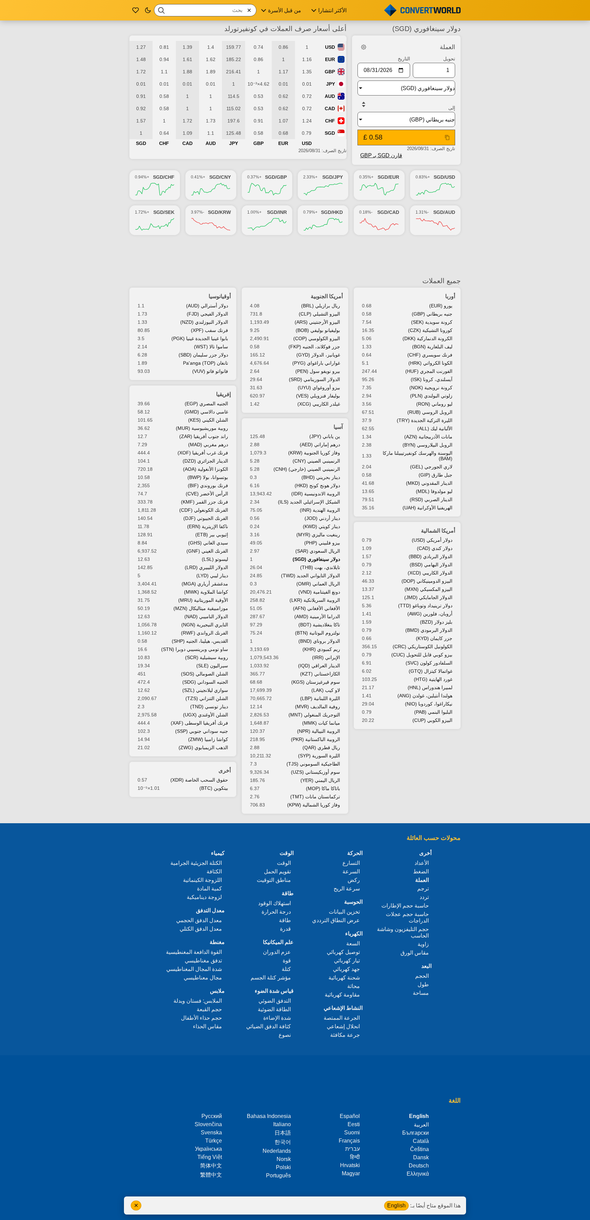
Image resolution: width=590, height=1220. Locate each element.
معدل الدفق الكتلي (201, 929)
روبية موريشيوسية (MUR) (202, 428)
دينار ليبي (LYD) (212, 575)
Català (421, 1141)
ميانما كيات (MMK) (321, 723)
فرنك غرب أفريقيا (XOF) (203, 452)
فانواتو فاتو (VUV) (210, 371)
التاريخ (404, 58)
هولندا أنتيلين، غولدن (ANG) (424, 695)
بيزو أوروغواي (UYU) (319, 387)
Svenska (211, 1132)
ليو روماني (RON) (434, 404)
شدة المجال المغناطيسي (194, 969)
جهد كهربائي (346, 969)
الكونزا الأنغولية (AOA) (205, 469)
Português (278, 1175)
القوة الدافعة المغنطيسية (194, 952)
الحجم (422, 976)
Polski (283, 1167)
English (396, 1205)
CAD (330, 108)
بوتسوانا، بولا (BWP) (207, 477)
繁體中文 (211, 1175)
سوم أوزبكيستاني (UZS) (315, 772)
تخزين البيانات (344, 912)
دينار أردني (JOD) (322, 518)
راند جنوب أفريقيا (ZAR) (203, 436)
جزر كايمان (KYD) (434, 638)
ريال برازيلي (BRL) (320, 305)
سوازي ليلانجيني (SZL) (205, 690)
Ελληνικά (418, 1174)
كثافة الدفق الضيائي (268, 1026)
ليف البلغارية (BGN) (432, 346)
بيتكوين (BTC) (213, 788)
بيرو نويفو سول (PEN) (317, 371)
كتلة (286, 969)
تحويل (449, 58)
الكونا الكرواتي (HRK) (430, 363)
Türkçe (213, 1141)
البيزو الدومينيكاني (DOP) (427, 581)
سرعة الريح (347, 888)
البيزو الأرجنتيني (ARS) (317, 322)
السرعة (351, 871)
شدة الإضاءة (277, 1018)
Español (350, 1116)
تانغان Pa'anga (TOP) (205, 363)
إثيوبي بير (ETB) (211, 534)
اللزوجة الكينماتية (202, 880)
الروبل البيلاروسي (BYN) (427, 445)
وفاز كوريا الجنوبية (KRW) (314, 452)
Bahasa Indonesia (269, 1116)
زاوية (423, 944)
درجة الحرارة (276, 912)
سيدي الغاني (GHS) (208, 543)
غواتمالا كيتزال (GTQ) (430, 671)
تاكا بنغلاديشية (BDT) (319, 624)
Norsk (284, 1159)
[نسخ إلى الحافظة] (447, 137)
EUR (330, 59)
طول (423, 984)
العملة (422, 880)
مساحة (421, 993)
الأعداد (422, 863)
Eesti (354, 1124)
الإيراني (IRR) (326, 657)
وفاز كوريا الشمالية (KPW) (313, 805)
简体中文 (211, 1165)
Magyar (351, 1173)
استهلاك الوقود (274, 903)
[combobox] (205, 10)
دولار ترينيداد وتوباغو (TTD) (425, 605)
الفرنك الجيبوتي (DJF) (205, 518)
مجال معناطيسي (203, 978)
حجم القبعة (209, 1009)
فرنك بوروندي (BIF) (208, 485)
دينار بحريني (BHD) (320, 477)
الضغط (421, 871)
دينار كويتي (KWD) (321, 526)
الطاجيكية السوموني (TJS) (313, 764)
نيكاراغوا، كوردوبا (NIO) (428, 704)
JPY (330, 84)
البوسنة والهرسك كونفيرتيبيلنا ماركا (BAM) (417, 455)
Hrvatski (350, 1165)
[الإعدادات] (363, 47)
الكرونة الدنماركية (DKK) (427, 338)
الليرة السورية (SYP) (319, 755)
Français (349, 1141)
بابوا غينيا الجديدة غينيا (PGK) (199, 338)
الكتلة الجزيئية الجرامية (196, 863)
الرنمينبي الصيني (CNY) (316, 461)
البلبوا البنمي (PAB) (433, 712)
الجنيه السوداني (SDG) (205, 682)
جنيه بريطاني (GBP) (432, 314)
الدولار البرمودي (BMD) (428, 630)
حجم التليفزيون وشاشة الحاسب (403, 932)
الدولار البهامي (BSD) (431, 564)
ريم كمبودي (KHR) (321, 649)
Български (415, 1133)
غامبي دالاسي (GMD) (206, 412)
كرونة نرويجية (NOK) (430, 387)
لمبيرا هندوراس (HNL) (430, 687)
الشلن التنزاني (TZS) (206, 698)
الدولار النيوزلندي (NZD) (204, 322)
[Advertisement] (295, 256)
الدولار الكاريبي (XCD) (430, 573)
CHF (330, 121)
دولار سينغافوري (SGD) (316, 559)
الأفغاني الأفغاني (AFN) (316, 608)
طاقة (285, 920)
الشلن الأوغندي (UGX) (205, 714)
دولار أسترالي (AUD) (207, 305)
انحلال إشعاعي (343, 1026)
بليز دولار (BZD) (436, 622)
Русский (211, 1116)
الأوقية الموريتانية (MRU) (203, 600)
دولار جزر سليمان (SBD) (203, 355)
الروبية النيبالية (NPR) (318, 731)
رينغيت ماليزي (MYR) (318, 534)
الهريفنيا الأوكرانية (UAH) (427, 507)
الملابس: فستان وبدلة (197, 1001)
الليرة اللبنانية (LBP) (320, 698)
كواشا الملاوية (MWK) (206, 592)
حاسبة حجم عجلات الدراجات (407, 917)
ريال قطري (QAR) (321, 747)
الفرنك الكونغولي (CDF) (203, 510)
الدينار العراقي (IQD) (319, 665)
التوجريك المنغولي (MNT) (314, 714)
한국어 (283, 1142)
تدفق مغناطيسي (203, 960)
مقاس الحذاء (207, 1026)
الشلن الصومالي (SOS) (204, 674)
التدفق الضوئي (274, 1001)
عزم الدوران (277, 952)
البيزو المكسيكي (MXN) (428, 589)
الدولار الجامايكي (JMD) (428, 597)
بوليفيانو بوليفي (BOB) (318, 330)
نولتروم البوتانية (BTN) (317, 633)
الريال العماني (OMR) (318, 583)
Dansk (421, 1157)
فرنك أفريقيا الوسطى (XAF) (199, 723)
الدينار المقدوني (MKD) (429, 483)
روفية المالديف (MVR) (317, 706)
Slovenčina (208, 1124)
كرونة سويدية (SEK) (431, 322)
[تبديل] (363, 104)
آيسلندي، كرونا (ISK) (431, 379)
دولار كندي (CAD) (434, 548)
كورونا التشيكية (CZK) (430, 330)
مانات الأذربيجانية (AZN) (428, 436)
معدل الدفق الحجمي (199, 920)
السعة (353, 943)
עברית (352, 1149)
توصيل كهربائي (343, 952)
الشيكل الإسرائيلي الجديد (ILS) (309, 502)
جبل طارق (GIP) (435, 475)
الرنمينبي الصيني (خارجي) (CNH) (306, 469)
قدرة (285, 929)
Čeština (419, 1149)
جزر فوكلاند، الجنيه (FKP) (314, 346)
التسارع (351, 863)
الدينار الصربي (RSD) (431, 499)
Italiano (282, 1124)
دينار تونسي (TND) (209, 706)
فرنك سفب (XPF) (209, 330)
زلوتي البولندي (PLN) (431, 395)
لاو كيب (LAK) (325, 690)
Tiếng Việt (209, 1157)
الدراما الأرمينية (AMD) (317, 616)
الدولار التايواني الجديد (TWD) (310, 575)
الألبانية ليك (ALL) (434, 428)
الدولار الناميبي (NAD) (206, 616)
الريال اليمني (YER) (320, 780)
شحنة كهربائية (344, 978)
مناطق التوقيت (274, 880)
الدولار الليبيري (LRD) (206, 567)
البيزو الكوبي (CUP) (432, 720)
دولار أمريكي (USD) (432, 540)
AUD (330, 96)
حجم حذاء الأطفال (201, 1018)
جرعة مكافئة (345, 1035)
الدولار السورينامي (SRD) (314, 379)
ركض (354, 880)
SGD (330, 133)
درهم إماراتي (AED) (320, 444)
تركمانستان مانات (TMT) (315, 796)
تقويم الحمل (277, 871)
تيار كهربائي (347, 960)
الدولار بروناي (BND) (319, 641)
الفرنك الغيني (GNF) (207, 551)
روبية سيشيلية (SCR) (206, 657)
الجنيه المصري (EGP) (206, 403)
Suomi (352, 1132)
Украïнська (208, 1149)
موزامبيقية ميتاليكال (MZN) (200, 608)
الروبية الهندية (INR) (320, 510)
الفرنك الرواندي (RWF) (204, 633)
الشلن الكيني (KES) (208, 420)
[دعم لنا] (135, 10)
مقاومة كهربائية (342, 995)
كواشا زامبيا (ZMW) (208, 739)
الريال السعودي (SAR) (317, 551)
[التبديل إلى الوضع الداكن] (148, 10)
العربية (421, 1125)
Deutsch (419, 1165)
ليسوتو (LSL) (215, 559)
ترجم (423, 888)
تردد (424, 897)
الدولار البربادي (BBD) (430, 556)
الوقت (284, 863)
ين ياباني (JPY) (324, 436)
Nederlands (277, 1151)
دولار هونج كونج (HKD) (317, 485)
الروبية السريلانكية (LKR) (315, 600)
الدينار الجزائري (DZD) (205, 461)
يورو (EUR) (440, 305)
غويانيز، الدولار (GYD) (318, 355)
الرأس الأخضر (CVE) (207, 493)
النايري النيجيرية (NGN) (204, 624)
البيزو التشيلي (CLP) (319, 314)
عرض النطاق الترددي (336, 920)
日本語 (283, 1133)
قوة (287, 960)
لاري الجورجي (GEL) (431, 466)
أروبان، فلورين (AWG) (429, 613)
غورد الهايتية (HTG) (433, 679)
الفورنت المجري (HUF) (428, 371)
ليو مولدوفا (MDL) (434, 491)
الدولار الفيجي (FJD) (207, 314)
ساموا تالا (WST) (211, 346)
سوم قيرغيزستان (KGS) (315, 682)
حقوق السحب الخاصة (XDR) (199, 780)
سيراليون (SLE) (212, 665)
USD (330, 47)
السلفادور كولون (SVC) (429, 663)
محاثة (353, 986)
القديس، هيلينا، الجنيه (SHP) (200, 641)
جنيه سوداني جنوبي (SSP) (201, 731)
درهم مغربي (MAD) (208, 444)
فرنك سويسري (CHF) (429, 355)
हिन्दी (355, 1157)
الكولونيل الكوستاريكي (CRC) (422, 646)
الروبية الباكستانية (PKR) (315, 739)
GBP (330, 71)
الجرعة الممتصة (342, 1018)
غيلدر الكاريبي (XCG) (318, 404)
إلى (451, 108)
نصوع (285, 1035)
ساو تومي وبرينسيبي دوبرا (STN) (194, 649)
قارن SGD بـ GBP (381, 155)
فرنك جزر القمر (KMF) (204, 502)
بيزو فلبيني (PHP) (322, 543)
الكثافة (214, 871)
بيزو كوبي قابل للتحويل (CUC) (421, 654)
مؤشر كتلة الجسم (271, 978)
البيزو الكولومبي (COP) (316, 338)
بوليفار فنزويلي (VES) (318, 395)
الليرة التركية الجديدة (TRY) (424, 420)
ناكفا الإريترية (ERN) (207, 526)
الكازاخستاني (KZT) (320, 674)
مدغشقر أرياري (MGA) (205, 583)
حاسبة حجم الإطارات (405, 906)
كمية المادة (209, 888)
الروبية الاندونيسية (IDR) (315, 493)
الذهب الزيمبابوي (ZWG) (203, 747)
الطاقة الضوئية (274, 1009)
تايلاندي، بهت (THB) (320, 567)
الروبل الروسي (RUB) (429, 412)
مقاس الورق (415, 953)
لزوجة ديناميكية (204, 897)
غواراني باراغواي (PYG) (316, 363)
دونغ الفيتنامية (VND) (319, 592)
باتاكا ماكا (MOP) (323, 788)
